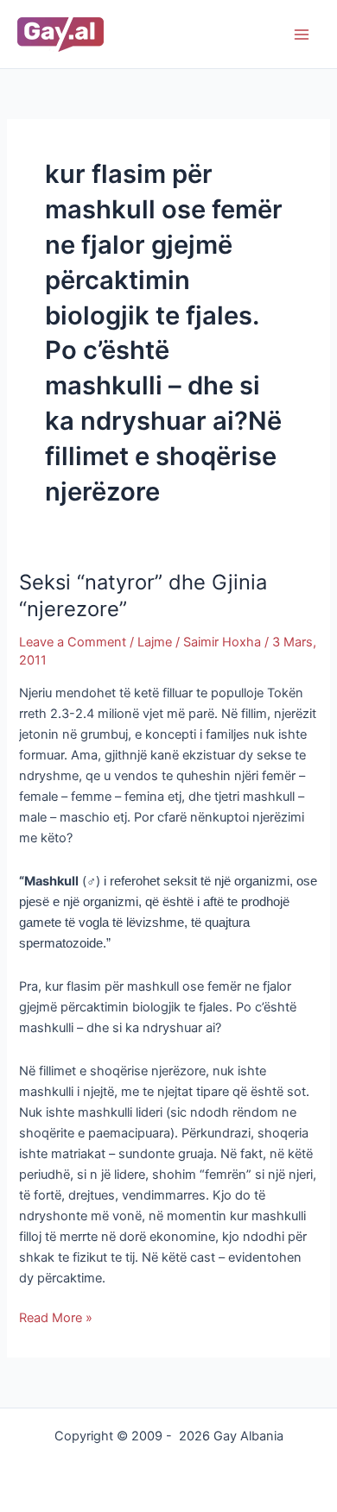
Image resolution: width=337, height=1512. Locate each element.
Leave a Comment (72, 642)
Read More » (55, 1316)
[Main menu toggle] (301, 34)
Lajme (154, 642)
